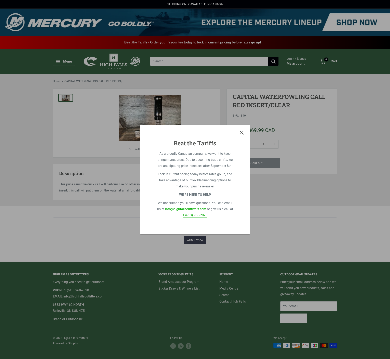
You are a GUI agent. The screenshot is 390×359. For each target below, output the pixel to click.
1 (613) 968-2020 (195, 215)
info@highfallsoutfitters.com (185, 209)
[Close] (242, 133)
